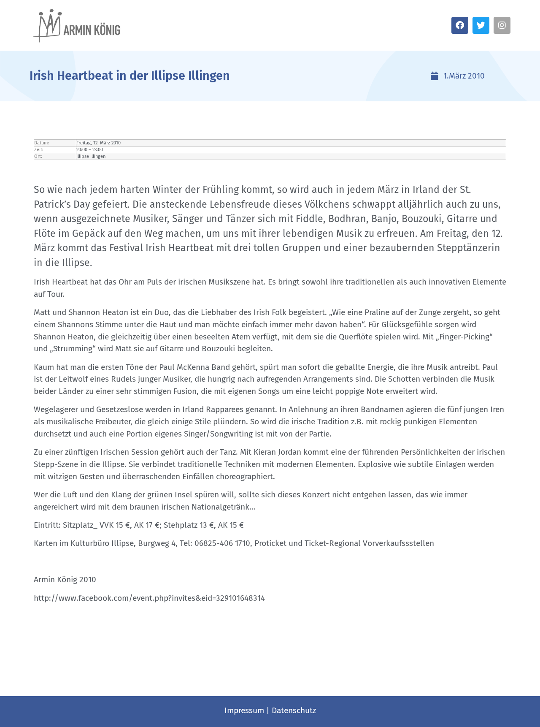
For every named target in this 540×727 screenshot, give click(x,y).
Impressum (244, 710)
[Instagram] (502, 25)
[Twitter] (480, 25)
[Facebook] (459, 25)
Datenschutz (294, 710)
